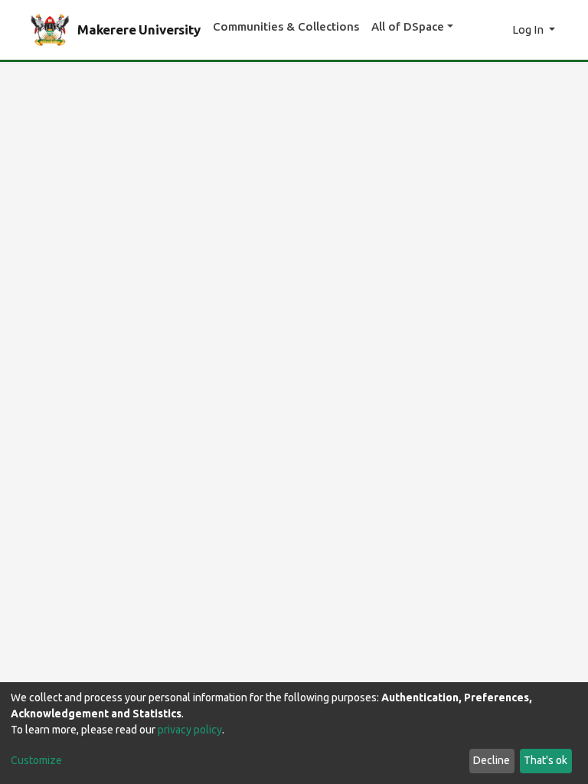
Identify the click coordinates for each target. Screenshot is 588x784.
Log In (529, 29)
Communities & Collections (286, 26)
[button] (496, 30)
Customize (36, 760)
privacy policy (190, 730)
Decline (491, 760)
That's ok (545, 760)
